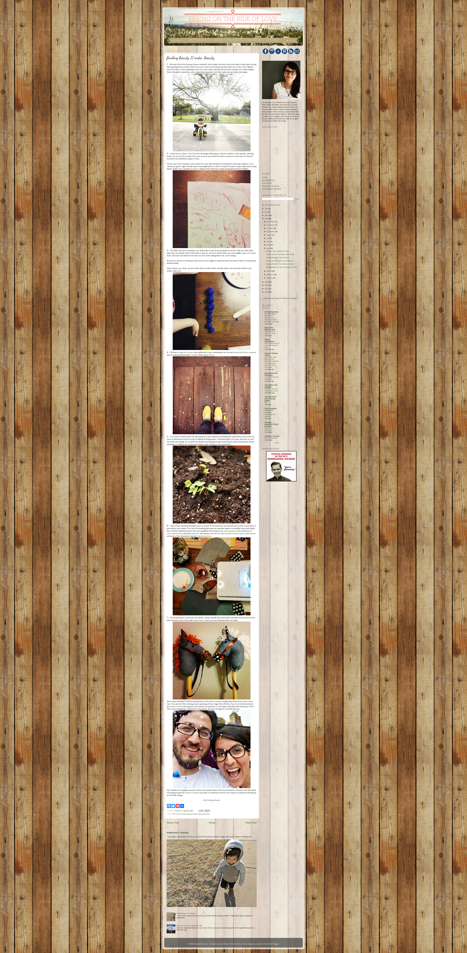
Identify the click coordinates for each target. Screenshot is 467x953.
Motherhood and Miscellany (271, 374)
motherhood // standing (177, 832)
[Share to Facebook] (206, 810)
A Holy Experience (272, 312)
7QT (173, 814)
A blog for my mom (272, 436)
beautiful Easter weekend (245, 352)
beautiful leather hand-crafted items (240, 533)
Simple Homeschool (269, 340)
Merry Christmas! (271, 438)
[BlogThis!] (202, 810)
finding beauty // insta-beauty (277, 257)
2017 (266, 212)
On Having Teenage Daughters (272, 378)
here (212, 355)
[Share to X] (204, 810)
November (271, 225)
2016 (267, 215)
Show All (276, 443)
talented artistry (204, 536)
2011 (266, 292)
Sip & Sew (206, 814)
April (269, 248)
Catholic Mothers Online (271, 354)
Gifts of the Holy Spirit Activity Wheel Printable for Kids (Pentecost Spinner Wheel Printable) (272, 362)
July (268, 238)
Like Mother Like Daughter (271, 386)
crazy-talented (173, 533)
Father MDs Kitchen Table (270, 329)
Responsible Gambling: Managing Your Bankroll (270, 413)
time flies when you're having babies (270, 399)
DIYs (218, 533)
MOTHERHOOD (268, 180)
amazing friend (230, 531)
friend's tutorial (176, 706)
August (269, 235)
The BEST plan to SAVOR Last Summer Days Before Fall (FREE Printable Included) (272, 318)
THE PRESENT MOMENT (271, 189)
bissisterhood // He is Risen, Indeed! (280, 264)
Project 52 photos (192, 792)
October (270, 228)
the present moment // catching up (279, 261)
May (268, 245)
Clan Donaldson (271, 408)
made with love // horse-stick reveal (280, 254)
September (271, 231)
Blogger (275, 944)
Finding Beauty (214, 800)
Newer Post (173, 822)
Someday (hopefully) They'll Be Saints (271, 424)
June (269, 241)
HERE (250, 706)
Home (212, 822)
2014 (267, 282)
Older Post (251, 822)
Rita (266, 402)
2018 (267, 209)
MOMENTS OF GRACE (270, 186)
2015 (267, 219)
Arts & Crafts (181, 814)
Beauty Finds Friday (194, 814)
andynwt (259, 944)
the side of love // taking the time (189, 925)
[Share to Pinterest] (209, 810)
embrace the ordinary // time (277, 251)
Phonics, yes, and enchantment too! (271, 390)
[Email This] (199, 810)
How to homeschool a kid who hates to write (272, 345)
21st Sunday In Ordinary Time (270, 332)
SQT (205, 800)
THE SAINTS (267, 183)
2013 (267, 285)
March (269, 271)
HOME (264, 177)
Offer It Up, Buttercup (269, 429)
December (271, 221)
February (270, 274)
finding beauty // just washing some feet (281, 267)
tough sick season (186, 352)
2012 (267, 289)
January (270, 278)
